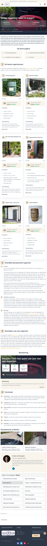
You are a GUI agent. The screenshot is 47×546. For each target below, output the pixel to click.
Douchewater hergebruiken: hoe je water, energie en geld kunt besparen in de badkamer (11, 490)
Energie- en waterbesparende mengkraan (33, 482)
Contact (18, 534)
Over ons (18, 532)
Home (2, 31)
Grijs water (27, 490)
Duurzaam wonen (21, 458)
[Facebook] (18, 543)
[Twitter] (21, 543)
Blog (21, 531)
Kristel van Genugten (18, 456)
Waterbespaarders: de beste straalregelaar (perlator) (11, 486)
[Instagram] (28, 543)
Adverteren (22, 532)
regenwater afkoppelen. (34, 314)
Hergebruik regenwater (30, 499)
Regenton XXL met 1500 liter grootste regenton (11, 495)
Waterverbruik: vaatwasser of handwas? (33, 486)
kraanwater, (15, 335)
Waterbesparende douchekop (10, 478)
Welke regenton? (7, 482)
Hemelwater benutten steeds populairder (33, 503)
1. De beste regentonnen (10, 52)
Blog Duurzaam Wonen (7, 31)
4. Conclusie (31, 57)
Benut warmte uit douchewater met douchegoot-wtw (11, 507)
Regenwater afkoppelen (8, 503)
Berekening (42, 25)
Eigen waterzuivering (30, 478)
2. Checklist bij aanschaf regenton (36, 52)
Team (18, 531)
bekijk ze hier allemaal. (32, 68)
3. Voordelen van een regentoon (12, 57)
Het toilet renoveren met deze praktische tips (33, 507)
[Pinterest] (25, 543)
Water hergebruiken (29, 495)
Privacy (21, 534)
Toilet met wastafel (7, 499)
